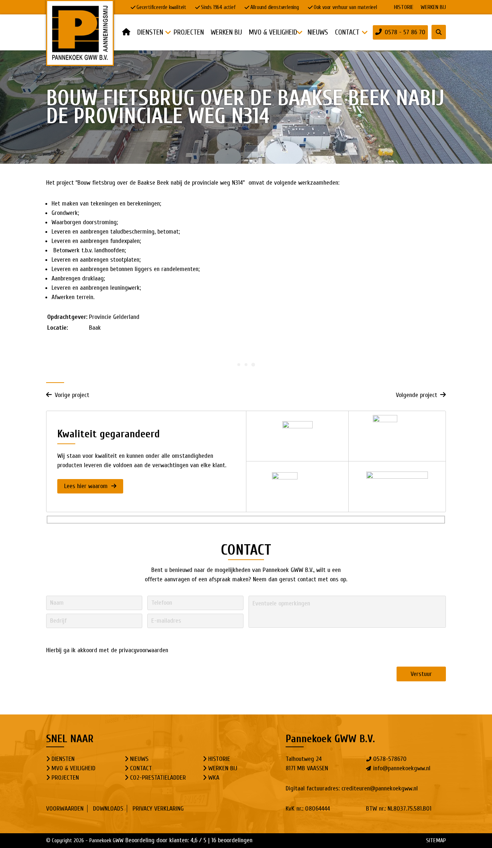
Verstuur (421, 674)
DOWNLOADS (108, 808)
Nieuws (139, 759)
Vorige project (72, 395)
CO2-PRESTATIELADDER (158, 777)
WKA (213, 777)
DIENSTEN (63, 759)
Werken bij (433, 7)
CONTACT (141, 768)
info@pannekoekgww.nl (401, 768)
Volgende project (416, 395)
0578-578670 (390, 759)
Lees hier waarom (86, 486)
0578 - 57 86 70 (405, 32)
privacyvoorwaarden (143, 650)
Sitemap (436, 840)
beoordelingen (231, 840)
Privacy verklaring (158, 808)
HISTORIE (403, 7)
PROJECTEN (65, 777)
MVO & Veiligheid (73, 768)
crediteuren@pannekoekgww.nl (379, 788)
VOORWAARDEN (65, 808)
